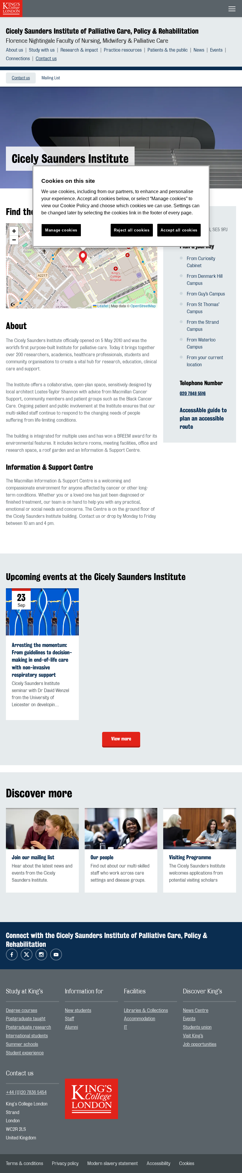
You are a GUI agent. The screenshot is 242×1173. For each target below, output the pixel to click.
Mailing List (51, 78)
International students (27, 1036)
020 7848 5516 (193, 393)
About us (14, 50)
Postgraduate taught (25, 1018)
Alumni (71, 1027)
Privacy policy (65, 1163)
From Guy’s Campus (206, 294)
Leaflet (102, 305)
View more (121, 738)
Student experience (25, 1053)
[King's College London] (91, 1093)
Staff (69, 1018)
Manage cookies (61, 230)
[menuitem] (17, 50)
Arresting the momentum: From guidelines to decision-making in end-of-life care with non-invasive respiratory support (42, 659)
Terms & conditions (24, 1163)
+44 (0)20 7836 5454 (26, 1092)
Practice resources (123, 50)
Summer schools (22, 1044)
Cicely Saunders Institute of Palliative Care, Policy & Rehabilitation (102, 31)
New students (78, 1010)
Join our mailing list (33, 857)
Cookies (186, 1163)
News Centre (195, 1010)
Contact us (46, 58)
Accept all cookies (179, 230)
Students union (197, 1027)
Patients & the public (168, 50)
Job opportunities (199, 1044)
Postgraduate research (28, 1027)
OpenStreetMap (143, 305)
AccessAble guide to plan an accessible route (203, 418)
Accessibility (158, 1163)
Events (216, 50)
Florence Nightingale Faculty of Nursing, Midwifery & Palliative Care (87, 41)
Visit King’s (193, 1036)
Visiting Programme (190, 857)
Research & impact (79, 50)
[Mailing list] (42, 828)
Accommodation (139, 1018)
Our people (102, 857)
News (199, 50)
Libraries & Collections (146, 1010)
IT (125, 1027)
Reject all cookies (132, 230)
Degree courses (21, 1010)
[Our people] (121, 828)
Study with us (42, 50)
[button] (83, 258)
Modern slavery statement (112, 1163)
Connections (18, 58)
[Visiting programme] (199, 828)
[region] (121, 206)
